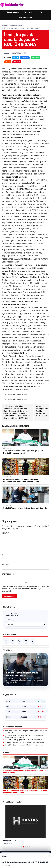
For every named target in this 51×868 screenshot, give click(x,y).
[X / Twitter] (12, 641)
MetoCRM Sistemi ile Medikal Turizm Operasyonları (24, 745)
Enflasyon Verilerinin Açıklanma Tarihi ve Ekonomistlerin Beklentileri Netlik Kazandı (25, 736)
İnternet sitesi (8, 574)
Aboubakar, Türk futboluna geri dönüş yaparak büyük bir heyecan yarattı (26, 731)
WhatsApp (35, 57)
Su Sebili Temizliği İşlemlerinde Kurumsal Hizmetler (23, 740)
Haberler (5, 25)
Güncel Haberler (12, 12)
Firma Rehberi (29, 12)
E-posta (6, 564)
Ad (4, 555)
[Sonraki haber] (44, 657)
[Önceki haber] (39, 657)
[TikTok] (32, 641)
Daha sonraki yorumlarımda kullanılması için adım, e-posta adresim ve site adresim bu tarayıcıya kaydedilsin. (25, 588)
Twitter (15, 57)
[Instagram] (19, 641)
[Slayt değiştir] (21, 846)
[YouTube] (26, 641)
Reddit (8, 62)
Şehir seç (10, 620)
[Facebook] (6, 641)
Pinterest (17, 62)
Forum (42, 12)
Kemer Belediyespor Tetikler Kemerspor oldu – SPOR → (42, 412)
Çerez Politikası (25, 17)
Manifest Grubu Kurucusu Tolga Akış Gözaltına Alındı (24, 742)
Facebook (25, 57)
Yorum (5, 533)
